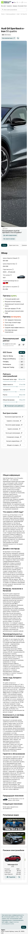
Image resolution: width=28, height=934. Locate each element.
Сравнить (9, 6)
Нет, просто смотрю (9, 239)
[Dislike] (23, 344)
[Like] (19, 344)
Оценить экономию (13, 429)
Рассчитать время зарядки (13, 425)
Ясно (23, 927)
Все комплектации (7, 38)
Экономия (21, 6)
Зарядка (15, 6)
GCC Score (6, 34)
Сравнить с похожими (13, 421)
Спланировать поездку (13, 437)
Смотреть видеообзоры (12, 441)
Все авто (3, 6)
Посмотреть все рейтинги (15, 406)
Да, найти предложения (10, 235)
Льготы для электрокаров (13, 433)
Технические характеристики (13, 417)
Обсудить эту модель (13, 445)
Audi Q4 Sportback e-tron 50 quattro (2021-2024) (16, 799)
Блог (25, 6)
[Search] (3, 10)
